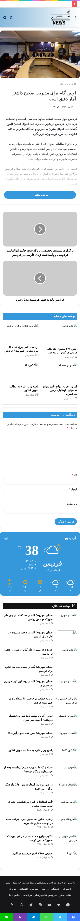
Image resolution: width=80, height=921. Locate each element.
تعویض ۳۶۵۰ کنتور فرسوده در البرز (32, 853)
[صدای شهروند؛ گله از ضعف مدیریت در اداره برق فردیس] (66, 637)
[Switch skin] (12, 18)
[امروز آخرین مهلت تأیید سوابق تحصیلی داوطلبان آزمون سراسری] (59, 373)
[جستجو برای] (5, 18)
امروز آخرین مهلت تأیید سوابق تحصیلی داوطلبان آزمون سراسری (59, 390)
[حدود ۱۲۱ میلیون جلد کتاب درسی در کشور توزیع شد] (59, 334)
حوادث (13, 888)
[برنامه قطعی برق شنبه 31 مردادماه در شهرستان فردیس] (20, 334)
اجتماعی (62, 84)
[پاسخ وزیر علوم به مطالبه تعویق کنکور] (20, 373)
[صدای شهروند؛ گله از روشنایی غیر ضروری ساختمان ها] (66, 686)
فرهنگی (55, 888)
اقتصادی (23, 888)
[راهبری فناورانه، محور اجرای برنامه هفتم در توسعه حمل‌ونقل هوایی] (66, 824)
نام (74, 474)
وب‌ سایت (72, 503)
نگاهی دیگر (65, 895)
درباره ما (27, 895)
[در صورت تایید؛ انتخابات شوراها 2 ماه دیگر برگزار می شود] (66, 790)
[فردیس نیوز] (60, 17)
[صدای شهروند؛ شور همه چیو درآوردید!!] (66, 738)
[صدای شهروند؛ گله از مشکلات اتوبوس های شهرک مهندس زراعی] (66, 620)
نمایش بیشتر (41, 194)
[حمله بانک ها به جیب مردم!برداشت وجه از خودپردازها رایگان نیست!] (66, 772)
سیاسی (34, 888)
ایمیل (73, 489)
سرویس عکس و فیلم (45, 895)
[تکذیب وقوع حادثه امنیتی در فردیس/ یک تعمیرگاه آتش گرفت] (66, 841)
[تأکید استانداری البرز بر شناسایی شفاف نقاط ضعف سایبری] (66, 807)
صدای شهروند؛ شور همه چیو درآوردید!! (30, 733)
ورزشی (45, 888)
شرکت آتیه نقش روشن (17, 882)
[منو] (75, 18)
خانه (71, 84)
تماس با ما (14, 895)
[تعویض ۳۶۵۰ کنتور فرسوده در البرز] (66, 858)
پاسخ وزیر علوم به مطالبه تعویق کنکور (31, 750)
